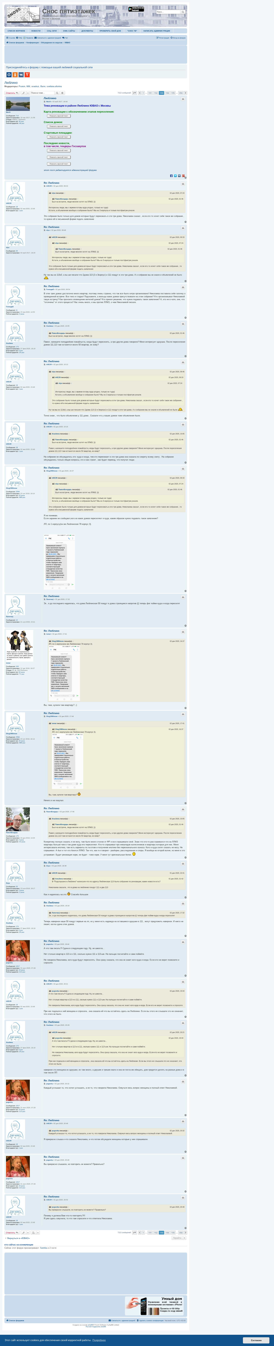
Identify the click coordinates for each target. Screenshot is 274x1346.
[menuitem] (19, 38)
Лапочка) (9, 616)
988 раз (22, 497)
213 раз (22, 972)
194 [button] (167, 93)
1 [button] (143, 93)
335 (17, 666)
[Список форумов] (23, 14)
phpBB (90, 1325)
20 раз (21, 352)
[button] (134, 93)
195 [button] (173, 93)
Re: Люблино (51, 182)
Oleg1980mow (11, 488)
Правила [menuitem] (29, 38)
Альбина (9, 343)
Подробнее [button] (99, 1340)
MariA (8, 112)
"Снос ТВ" (132, 31)
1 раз (21, 210)
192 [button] (155, 93)
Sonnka (43, 1248)
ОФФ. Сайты (69, 31)
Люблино (11, 82)
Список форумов (16, 31)
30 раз (21, 121)
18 (17, 207)
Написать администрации (157, 31)
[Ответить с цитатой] (183, 99)
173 (17, 347)
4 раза (21, 840)
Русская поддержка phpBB (96, 1326)
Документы (87, 31)
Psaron (22, 86)
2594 (18, 491)
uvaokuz (35, 86)
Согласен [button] (256, 1340)
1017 (18, 966)
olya (53, 193)
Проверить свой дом (110, 31)
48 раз (21, 123)
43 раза (22, 495)
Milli (28, 86)
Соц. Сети (52, 31)
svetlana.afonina (54, 86)
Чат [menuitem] (66, 38)
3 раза (21, 890)
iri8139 (8, 203)
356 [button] (181, 93)
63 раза (22, 672)
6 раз (21, 350)
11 (17, 310)
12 (17, 620)
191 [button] (150, 93)
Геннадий (9, 307)
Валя (42, 86)
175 (17, 836)
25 (17, 251)
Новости (35, 31)
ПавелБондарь (61, 199)
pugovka (9, 963)
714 (17, 116)
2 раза (21, 314)
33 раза (22, 970)
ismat (8, 663)
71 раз (21, 674)
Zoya (8, 883)
